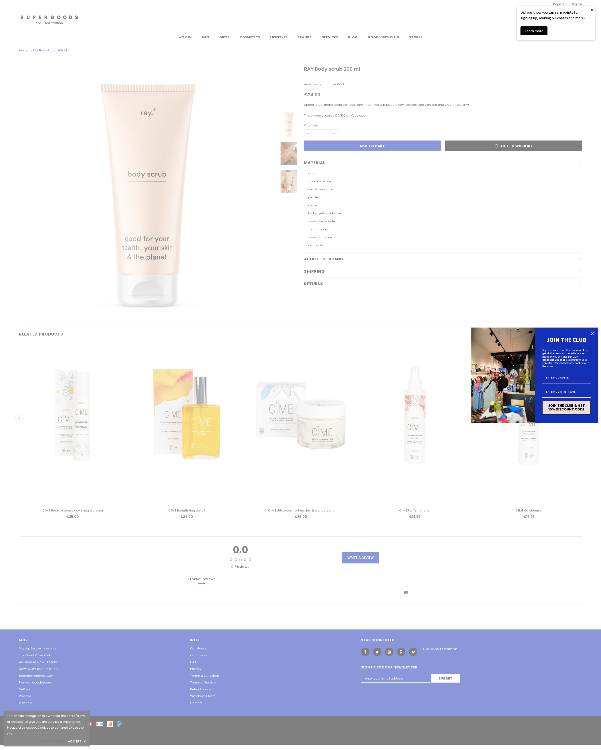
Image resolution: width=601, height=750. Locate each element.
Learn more (534, 30)
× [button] (592, 10)
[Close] (592, 333)
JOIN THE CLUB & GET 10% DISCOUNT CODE (566, 407)
